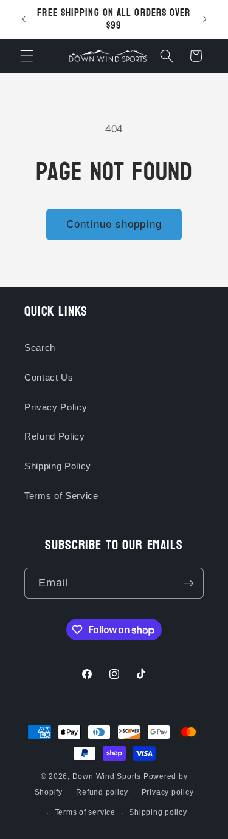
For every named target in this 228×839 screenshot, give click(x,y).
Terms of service (85, 812)
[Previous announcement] (23, 19)
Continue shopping (114, 224)
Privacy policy (168, 792)
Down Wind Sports (106, 776)
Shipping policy (158, 812)
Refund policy (102, 792)
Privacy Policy (55, 407)
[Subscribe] (188, 583)
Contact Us (49, 377)
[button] (26, 55)
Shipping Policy (57, 466)
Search (39, 347)
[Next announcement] (205, 19)
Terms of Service (61, 496)
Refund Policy (54, 436)
